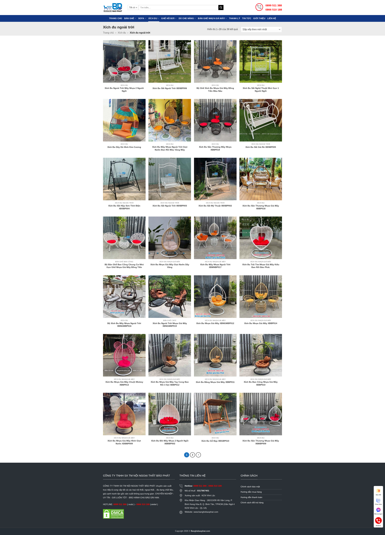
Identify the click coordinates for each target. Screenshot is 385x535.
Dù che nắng (186, 18)
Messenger (378, 514)
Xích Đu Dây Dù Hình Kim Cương (124, 147)
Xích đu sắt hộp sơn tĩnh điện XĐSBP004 (124, 207)
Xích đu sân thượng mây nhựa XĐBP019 (215, 148)
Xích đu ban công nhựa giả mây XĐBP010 (261, 383)
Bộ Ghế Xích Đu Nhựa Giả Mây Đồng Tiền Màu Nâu (215, 89)
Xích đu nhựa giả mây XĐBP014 (260, 323)
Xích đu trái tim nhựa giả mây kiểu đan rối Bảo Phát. (260, 266)
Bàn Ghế (129, 18)
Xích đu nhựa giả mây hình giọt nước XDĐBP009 (124, 442)
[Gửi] (220, 7)
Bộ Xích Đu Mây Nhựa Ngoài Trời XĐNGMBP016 (124, 324)
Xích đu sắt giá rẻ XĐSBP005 (260, 147)
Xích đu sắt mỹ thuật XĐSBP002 (215, 205)
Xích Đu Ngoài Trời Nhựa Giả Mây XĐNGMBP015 (170, 324)
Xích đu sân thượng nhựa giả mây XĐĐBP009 (260, 442)
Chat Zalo (378, 504)
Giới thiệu (259, 18)
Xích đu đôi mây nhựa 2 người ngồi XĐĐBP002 (169, 442)
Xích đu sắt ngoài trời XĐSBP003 (169, 205)
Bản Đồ (378, 495)
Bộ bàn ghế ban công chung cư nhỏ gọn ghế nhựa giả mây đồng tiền (124, 266)
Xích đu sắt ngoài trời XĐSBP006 (169, 88)
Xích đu (152, 18)
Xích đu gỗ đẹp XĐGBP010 (215, 441)
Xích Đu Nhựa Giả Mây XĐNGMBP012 (215, 323)
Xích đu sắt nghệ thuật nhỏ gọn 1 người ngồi (261, 89)
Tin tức (246, 18)
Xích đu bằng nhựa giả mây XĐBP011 (215, 382)
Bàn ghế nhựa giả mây (211, 18)
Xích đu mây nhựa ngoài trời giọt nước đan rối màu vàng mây (169, 148)
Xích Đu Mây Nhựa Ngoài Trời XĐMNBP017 (215, 266)
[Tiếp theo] (198, 454)
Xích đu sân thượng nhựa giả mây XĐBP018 (260, 207)
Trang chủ (115, 18)
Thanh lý (234, 18)
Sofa (141, 18)
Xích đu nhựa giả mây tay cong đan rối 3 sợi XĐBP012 (170, 383)
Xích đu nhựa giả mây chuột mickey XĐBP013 (124, 383)
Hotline (378, 520)
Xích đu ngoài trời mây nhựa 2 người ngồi (124, 89)
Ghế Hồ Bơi (167, 18)
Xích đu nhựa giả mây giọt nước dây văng (169, 266)
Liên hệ (271, 18)
